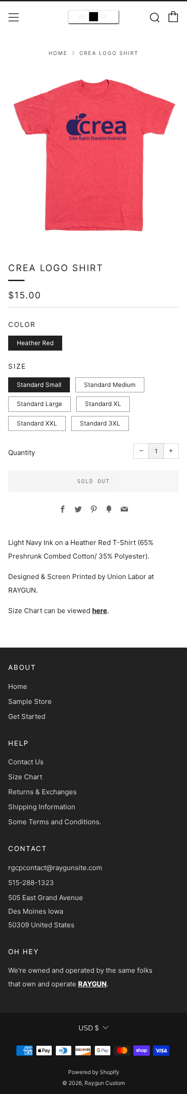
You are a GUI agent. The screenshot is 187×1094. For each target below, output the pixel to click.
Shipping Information (41, 806)
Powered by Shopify (93, 1072)
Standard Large (39, 403)
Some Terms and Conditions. (54, 821)
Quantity (21, 452)
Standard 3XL (100, 423)
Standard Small (39, 384)
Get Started (26, 716)
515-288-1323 (31, 882)
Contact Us (26, 761)
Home (58, 53)
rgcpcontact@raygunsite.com (55, 867)
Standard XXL (37, 423)
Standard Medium (110, 384)
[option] (93, 153)
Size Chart (25, 776)
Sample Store (30, 701)
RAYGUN (92, 984)
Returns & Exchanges (42, 791)
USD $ (88, 1028)
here (99, 610)
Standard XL (103, 403)
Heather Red (35, 343)
